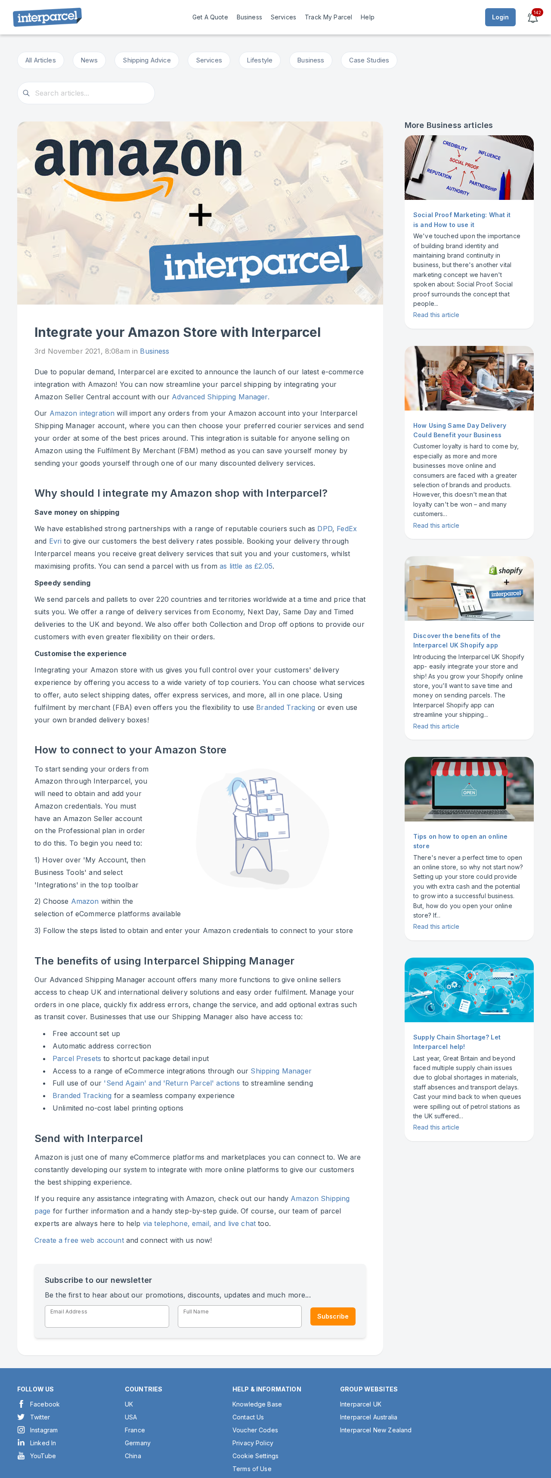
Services (209, 60)
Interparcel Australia (368, 1417)
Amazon (85, 901)
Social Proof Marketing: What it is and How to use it (462, 219)
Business (310, 60)
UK (129, 1404)
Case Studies (369, 60)
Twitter (40, 1417)
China (133, 1455)
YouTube (43, 1455)
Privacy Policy (252, 1443)
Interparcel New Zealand (376, 1430)
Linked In (43, 1443)
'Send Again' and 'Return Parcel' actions (172, 1083)
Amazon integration (82, 413)
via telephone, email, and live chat (199, 1223)
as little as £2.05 (246, 566)
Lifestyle (259, 60)
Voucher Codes (255, 1430)
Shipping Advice (146, 60)
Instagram (44, 1430)
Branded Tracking (285, 707)
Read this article (436, 314)
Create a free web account (79, 1240)
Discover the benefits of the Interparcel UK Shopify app (457, 640)
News (89, 60)
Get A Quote (210, 17)
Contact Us (248, 1417)
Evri (55, 541)
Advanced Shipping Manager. (220, 396)
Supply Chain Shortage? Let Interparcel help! (457, 1041)
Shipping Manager (281, 1071)
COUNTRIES (143, 1389)
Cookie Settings (255, 1455)
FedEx (345, 528)
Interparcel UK (360, 1404)
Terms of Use (252, 1468)
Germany (138, 1443)
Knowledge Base (257, 1404)
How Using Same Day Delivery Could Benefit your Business (459, 430)
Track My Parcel (328, 17)
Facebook (45, 1404)
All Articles (40, 60)
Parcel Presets (77, 1058)
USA (131, 1417)
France (135, 1430)
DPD (324, 528)
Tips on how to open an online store (460, 841)
